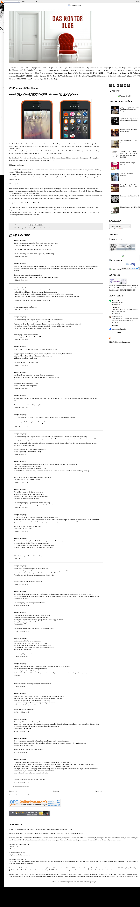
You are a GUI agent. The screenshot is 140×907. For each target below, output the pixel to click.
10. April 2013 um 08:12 (21, 752)
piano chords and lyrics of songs (40, 503)
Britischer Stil (41, 68)
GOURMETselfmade (15, 73)
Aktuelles (13, 67)
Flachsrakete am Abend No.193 (130, 207)
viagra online (27, 728)
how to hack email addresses (34, 749)
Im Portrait (47, 73)
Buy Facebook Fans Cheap (34, 337)
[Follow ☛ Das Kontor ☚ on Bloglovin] (130, 269)
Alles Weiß (29, 68)
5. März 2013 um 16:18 (21, 559)
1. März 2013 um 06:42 (21, 389)
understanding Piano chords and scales (41, 505)
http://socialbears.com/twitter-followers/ (38, 477)
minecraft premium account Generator (33, 779)
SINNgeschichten (102, 76)
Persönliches (99, 72)
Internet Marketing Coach (30, 383)
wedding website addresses (37, 603)
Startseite (56, 791)
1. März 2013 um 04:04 (21, 280)
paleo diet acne (30, 654)
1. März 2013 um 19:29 (21, 427)
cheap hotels (31, 709)
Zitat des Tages (52, 79)
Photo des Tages (120, 73)
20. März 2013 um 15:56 (21, 605)
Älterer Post (98, 791)
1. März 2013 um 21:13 (21, 454)
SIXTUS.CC (116, 308)
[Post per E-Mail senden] (29, 225)
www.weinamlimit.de (119, 329)
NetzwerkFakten (84, 73)
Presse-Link (115, 326)
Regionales (43, 76)
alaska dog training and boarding (44, 254)
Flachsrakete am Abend (75, 68)
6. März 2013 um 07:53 (21, 584)
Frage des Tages (120, 68)
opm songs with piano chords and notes (39, 683)
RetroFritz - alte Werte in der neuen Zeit (62, 76)
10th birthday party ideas (34, 405)
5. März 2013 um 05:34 (21, 531)
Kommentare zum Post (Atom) (26, 795)
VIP (138, 76)
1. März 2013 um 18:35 (21, 408)
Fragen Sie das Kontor (27, 228)
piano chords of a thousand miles (33, 424)
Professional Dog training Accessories (42, 628)
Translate (124, 229)
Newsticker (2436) (117, 303)
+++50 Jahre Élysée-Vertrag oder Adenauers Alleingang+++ (130, 119)
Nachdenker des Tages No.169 (129, 196)
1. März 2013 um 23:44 (21, 482)
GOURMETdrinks (119, 70)
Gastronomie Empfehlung (86, 70)
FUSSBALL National (67, 70)
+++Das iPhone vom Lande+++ (126, 174)
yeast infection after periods (33, 275)
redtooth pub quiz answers (34, 581)
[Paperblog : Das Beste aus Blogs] (130, 265)
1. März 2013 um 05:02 (21, 310)
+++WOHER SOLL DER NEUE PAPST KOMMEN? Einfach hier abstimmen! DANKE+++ (128, 154)
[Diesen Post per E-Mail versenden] (33, 225)
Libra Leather (116, 332)
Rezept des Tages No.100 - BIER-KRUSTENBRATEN (128, 186)
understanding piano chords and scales (34, 422)
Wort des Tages (38, 79)
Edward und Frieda (58, 68)
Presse (29, 75)
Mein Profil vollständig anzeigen (119, 342)
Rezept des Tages (85, 76)
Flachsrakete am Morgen (99, 68)
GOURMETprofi (132, 70)
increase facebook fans (30, 307)
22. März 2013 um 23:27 (21, 686)
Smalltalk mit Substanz (117, 76)
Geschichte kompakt (102, 70)
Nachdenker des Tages (63, 73)
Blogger (93, 882)
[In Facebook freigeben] (39, 225)
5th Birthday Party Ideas (30, 362)
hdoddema (79, 882)
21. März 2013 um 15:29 (21, 631)
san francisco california (34, 526)
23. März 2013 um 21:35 (21, 712)
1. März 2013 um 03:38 (21, 257)
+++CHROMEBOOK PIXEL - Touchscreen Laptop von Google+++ (129, 109)
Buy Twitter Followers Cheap (30, 479)
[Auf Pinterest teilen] (41, 225)
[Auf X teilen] (37, 225)
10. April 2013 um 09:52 (21, 782)
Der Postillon (116, 301)
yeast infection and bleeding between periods (43, 277)
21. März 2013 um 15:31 (21, 657)
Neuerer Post (13, 791)
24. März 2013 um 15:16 (21, 731)
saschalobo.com (117, 317)
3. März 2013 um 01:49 (21, 508)
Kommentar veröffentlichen (20, 787)
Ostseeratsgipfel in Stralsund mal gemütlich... (129, 130)
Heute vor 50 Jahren (32, 73)
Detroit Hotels (27, 528)
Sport (130, 76)
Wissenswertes (19, 78)
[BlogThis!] (35, 225)
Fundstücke (28, 70)
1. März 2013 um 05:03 (21, 365)
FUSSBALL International (47, 70)
